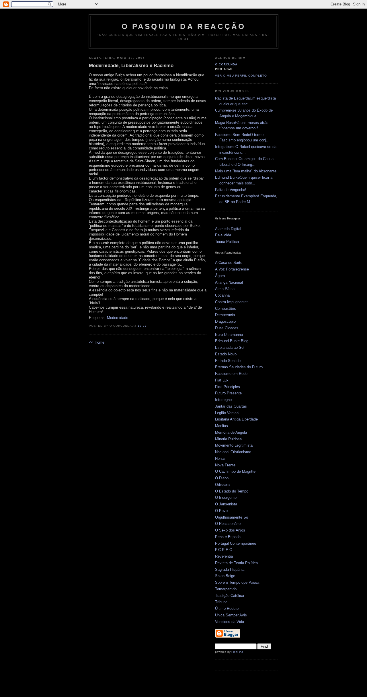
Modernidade (117, 318)
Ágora (220, 276)
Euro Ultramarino (229, 334)
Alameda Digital (228, 229)
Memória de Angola (231, 432)
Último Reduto (227, 608)
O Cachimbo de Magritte (235, 471)
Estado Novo (226, 354)
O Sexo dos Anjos (230, 530)
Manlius (221, 426)
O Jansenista (226, 504)
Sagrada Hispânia (229, 569)
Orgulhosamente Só (231, 517)
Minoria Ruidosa (228, 439)
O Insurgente (226, 497)
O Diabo (222, 478)
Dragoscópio (225, 321)
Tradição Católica (229, 595)
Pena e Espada (228, 537)
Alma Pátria (225, 289)
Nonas (220, 458)
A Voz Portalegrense (232, 269)
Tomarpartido (226, 589)
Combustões (225, 308)
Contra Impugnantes (232, 302)
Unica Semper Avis (231, 615)
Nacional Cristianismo (233, 452)
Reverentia (224, 556)
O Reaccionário (228, 523)
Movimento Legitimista (234, 445)
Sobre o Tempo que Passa (237, 582)
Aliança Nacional (229, 282)
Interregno (223, 400)
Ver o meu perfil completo (241, 75)
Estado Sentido (228, 361)
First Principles (227, 387)
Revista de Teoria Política (236, 563)
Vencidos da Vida (229, 622)
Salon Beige (225, 576)
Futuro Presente (228, 393)
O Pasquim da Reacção (184, 26)
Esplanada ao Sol (229, 347)
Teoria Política (227, 242)
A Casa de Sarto (228, 262)
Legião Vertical (227, 413)
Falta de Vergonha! (230, 190)
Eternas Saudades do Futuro (239, 367)
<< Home (96, 342)
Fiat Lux (222, 380)
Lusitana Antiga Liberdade (236, 419)
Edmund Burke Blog (231, 341)
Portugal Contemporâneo (235, 543)
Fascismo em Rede (231, 373)
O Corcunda (226, 64)
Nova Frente (225, 465)
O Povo (221, 511)
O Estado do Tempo (231, 491)
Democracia (225, 315)
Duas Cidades (226, 328)
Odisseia (222, 484)
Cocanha (222, 295)
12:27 (142, 325)
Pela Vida (223, 235)
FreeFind (237, 651)
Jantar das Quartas (231, 406)
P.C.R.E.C (223, 550)
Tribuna (221, 602)
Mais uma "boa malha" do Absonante (245, 171)
